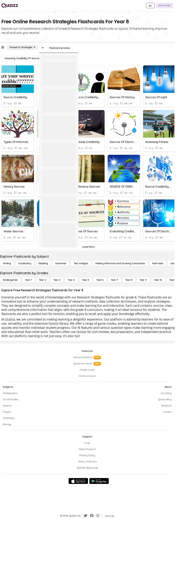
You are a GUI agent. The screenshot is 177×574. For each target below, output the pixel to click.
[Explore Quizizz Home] (9, 5)
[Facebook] (92, 515)
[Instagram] (97, 515)
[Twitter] (85, 515)
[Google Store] (99, 481)
